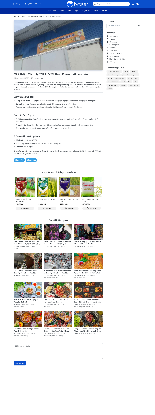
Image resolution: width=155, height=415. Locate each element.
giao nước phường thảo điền (116, 78)
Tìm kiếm (110, 21)
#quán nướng (54, 277)
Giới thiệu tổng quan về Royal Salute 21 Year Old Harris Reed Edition (87, 243)
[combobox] (111, 4)
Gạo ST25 (134, 71)
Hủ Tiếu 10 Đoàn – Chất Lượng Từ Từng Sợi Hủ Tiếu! (26, 301)
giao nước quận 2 (133, 78)
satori (135, 82)
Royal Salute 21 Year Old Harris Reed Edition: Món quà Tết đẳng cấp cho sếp (57, 243)
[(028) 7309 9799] (26, 4)
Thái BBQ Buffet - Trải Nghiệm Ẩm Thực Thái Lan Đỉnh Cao (26, 330)
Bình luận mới (19, 363)
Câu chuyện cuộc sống (114, 71)
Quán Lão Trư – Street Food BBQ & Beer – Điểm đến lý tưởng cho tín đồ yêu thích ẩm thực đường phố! (87, 301)
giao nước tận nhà (113, 82)
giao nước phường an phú (130, 75)
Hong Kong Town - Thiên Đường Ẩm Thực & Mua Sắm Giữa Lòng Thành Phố (87, 330)
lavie (129, 82)
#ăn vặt (82, 277)
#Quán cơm (31, 160)
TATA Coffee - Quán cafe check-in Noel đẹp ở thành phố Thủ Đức (26, 272)
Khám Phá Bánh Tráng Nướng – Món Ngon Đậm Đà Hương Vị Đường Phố (87, 272)
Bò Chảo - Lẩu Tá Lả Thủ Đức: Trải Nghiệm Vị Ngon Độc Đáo (56, 301)
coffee (126, 71)
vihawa (110, 89)
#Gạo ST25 (19, 160)
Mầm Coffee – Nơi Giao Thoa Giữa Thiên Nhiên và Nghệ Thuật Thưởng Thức (27, 243)
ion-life (123, 82)
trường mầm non (134, 85)
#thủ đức (16, 248)
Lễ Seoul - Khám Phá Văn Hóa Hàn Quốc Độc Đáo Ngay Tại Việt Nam (56, 330)
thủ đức (123, 85)
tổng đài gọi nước (113, 85)
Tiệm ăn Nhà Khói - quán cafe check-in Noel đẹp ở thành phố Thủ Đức (57, 272)
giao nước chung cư (114, 75)
